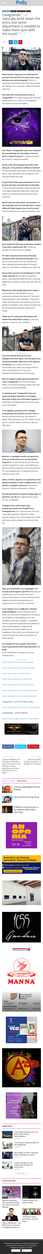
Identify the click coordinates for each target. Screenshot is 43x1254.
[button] (3, 3)
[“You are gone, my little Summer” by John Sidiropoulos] (7, 1145)
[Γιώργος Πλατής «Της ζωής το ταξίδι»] (31, 1192)
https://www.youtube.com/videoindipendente (19, 690)
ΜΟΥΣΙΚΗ (13, 11)
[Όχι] (40, 1247)
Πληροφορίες (26, 1250)
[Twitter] (15, 42)
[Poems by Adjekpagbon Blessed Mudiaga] (7, 789)
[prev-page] (3, 817)
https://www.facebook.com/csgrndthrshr (18, 685)
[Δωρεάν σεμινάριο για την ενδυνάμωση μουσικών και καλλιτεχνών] (7, 1165)
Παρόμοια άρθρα (8, 781)
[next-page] (6, 817)
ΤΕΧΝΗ (28, 11)
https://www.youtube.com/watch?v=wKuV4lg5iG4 (21, 707)
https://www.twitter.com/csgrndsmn (16, 673)
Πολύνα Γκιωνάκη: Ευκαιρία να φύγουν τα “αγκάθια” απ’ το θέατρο (32, 761)
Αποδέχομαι (16, 1250)
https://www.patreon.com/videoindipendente (19, 696)
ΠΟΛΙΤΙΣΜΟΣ (6, 11)
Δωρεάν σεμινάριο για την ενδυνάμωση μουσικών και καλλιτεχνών (23, 1165)
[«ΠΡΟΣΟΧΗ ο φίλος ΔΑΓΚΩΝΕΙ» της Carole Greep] (31, 1211)
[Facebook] (11, 42)
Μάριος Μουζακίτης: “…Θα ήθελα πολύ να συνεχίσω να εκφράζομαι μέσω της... (11, 1225)
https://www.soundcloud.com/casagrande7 (18, 668)
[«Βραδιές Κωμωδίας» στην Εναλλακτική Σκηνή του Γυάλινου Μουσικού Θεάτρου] (11, 1192)
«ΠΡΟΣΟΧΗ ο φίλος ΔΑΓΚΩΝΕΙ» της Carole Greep (30, 1219)
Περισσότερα (22, 781)
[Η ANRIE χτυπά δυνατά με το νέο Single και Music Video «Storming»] (7, 809)
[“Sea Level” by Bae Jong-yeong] (7, 799)
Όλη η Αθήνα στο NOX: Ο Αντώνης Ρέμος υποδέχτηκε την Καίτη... (26, 1154)
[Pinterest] (20, 42)
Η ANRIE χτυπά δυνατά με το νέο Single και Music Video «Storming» (26, 809)
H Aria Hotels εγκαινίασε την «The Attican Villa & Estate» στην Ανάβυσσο (26, 1134)
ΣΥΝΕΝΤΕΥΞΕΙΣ (21, 11)
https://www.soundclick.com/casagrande (17, 662)
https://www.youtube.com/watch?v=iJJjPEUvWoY (20, 718)
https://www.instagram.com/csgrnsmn (17, 679)
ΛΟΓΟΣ (4, 792)
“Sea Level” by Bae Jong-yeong (26, 797)
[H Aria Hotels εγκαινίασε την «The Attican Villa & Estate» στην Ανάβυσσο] (7, 1134)
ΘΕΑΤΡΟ (5, 1197)
